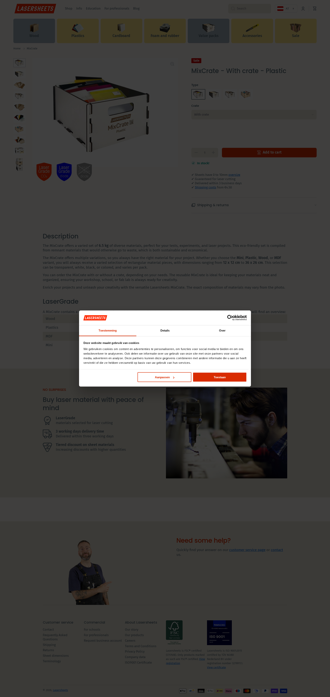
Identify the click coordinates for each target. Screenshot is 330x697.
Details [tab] (165, 330)
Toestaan (220, 377)
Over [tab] (222, 330)
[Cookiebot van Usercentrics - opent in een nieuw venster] (230, 318)
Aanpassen (162, 377)
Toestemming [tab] (108, 330)
